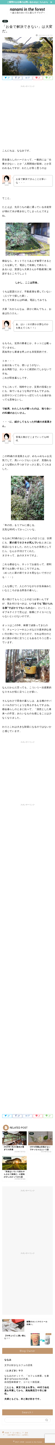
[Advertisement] (27, 116)
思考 (5, 21)
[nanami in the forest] (27, 13)
